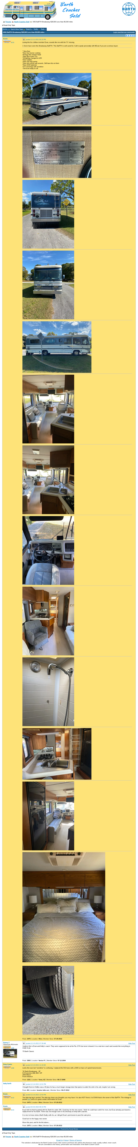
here (29, 1099)
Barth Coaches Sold (21, 22)
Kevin (5, 39)
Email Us (59, 1140)
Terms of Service (76, 1140)
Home (66, 1140)
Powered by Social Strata (69, 1129)
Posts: (26, 1039)
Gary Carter (7, 1064)
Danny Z (6, 1043)
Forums (8, 22)
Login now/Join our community (124, 32)
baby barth (7, 1083)
